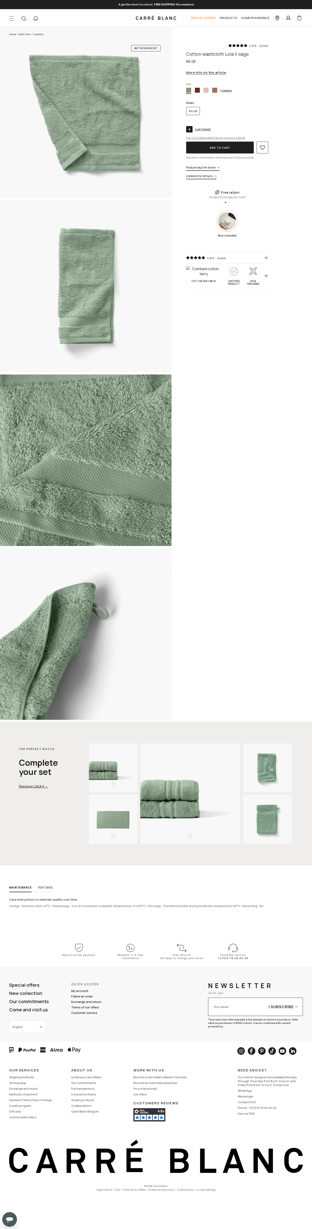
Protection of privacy (161, 1189)
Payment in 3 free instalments (130, 956)
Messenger (246, 1096)
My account (79, 991)
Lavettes (39, 34)
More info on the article (206, 73)
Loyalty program (20, 1106)
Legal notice (104, 1189)
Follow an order (82, 996)
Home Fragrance (255, 18)
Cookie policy (185, 1189)
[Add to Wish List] (262, 147)
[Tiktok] (272, 1051)
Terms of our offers (85, 1007)
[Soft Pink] (206, 90)
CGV (117, 1189)
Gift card (15, 1111)
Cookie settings (206, 1189)
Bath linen (25, 34)
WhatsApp (245, 1091)
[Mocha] (214, 90)
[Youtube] (282, 1051)
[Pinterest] (262, 1051)
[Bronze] (197, 90)
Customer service (84, 1013)
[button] (35, 18)
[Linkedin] (292, 1051)
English (18, 1027)
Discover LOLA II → (33, 786)
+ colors (226, 90)
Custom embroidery (23, 1117)
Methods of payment (23, 1094)
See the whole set (146, 48)
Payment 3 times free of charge (30, 1100)
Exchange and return (86, 1002)
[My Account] (288, 18)
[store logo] (156, 18)
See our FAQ (246, 1114)
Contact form (247, 1102)
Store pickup (17, 1083)
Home (12, 34)
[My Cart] (299, 18)
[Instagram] (241, 1051)
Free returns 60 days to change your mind (181, 956)
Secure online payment (78, 955)
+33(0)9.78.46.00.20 (262, 1108)
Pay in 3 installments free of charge (215, 138)
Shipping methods (21, 1077)
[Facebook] (251, 1051)
